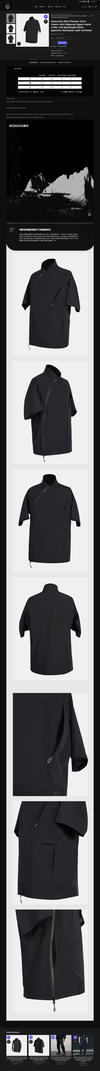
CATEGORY (64, 14)
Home (52, 14)
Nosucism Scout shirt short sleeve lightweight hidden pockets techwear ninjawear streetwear (39, 1059)
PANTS (63, 1062)
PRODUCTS (57, 14)
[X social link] (82, 1)
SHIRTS (21, 1062)
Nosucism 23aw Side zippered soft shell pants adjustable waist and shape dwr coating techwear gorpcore (61, 1059)
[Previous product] (90, 16)
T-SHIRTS (70, 14)
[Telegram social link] (88, 1)
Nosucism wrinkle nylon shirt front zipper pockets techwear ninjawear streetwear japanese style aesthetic (16, 1059)
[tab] (33, 62)
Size (52, 38)
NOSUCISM (59, 53)
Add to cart (62, 42)
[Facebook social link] (80, 1)
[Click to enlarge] (19, 44)
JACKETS (12, 1062)
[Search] (86, 6)
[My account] (83, 6)
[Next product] (93, 16)
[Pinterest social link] (84, 1)
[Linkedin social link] (86, 1)
